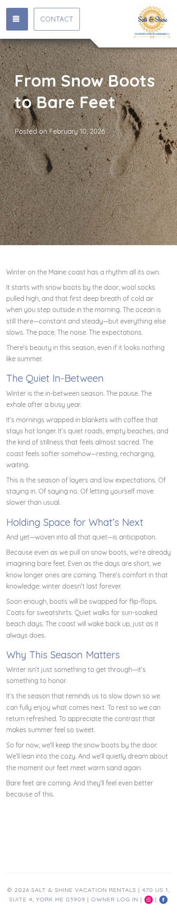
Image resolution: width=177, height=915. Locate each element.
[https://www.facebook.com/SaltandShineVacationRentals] (163, 899)
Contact (56, 19)
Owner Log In (114, 899)
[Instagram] (148, 899)
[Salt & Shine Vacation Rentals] (129, 22)
